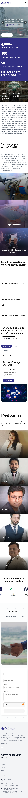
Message (5, 691)
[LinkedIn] (2, 748)
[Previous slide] (3, 355)
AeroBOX (6, 346)
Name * (5, 671)
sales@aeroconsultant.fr (9, 783)
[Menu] (25, 2)
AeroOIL (6, 350)
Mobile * (5, 684)
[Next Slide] (25, 22)
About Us (3, 764)
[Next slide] (10, 355)
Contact (3, 770)
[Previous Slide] (2, 22)
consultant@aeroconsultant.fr (11, 785)
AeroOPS (18, 346)
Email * (5, 678)
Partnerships (4, 767)
